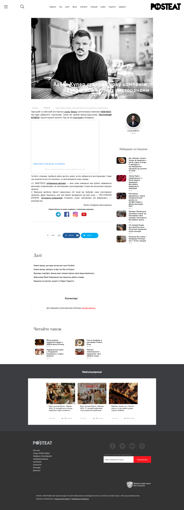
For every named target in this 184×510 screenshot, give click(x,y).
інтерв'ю (83, 7)
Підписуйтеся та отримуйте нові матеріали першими (117, 454)
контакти (37, 465)
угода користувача (41, 453)
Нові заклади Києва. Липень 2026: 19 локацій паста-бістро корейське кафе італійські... (60, 408)
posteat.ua (73, 209)
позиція (93, 7)
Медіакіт (122, 7)
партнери (37, 462)
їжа (60, 7)
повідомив (78, 118)
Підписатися (142, 459)
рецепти (112, 7)
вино (75, 7)
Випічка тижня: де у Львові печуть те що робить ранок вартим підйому (122, 408)
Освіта (103, 7)
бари (67, 7)
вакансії (36, 471)
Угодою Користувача (62, 499)
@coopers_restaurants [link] (51, 197)
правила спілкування (42, 456)
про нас (36, 450)
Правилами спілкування (80, 499)
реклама (37, 468)
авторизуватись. (89, 308)
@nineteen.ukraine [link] (56, 183)
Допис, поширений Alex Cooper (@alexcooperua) (65, 169)
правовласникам (40, 459)
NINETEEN (106, 111)
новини (52, 7)
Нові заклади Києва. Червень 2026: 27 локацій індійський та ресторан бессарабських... (92, 408)
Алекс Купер (70, 111)
